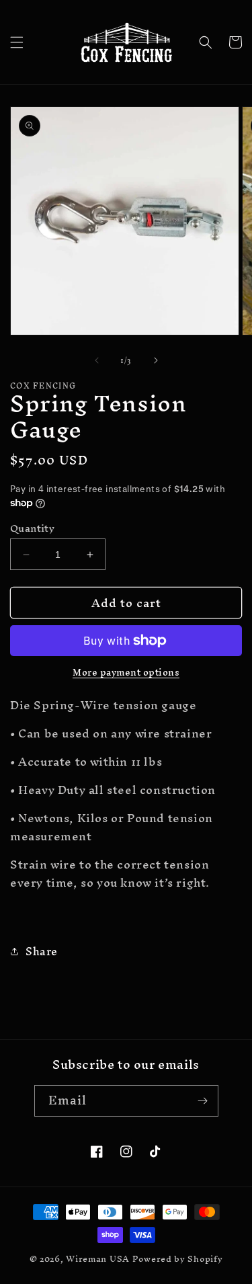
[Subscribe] (203, 1101)
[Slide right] (156, 360)
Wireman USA (98, 1259)
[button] (17, 42)
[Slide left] (97, 360)
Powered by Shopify (177, 1259)
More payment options (126, 673)
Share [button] (42, 951)
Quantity (32, 528)
